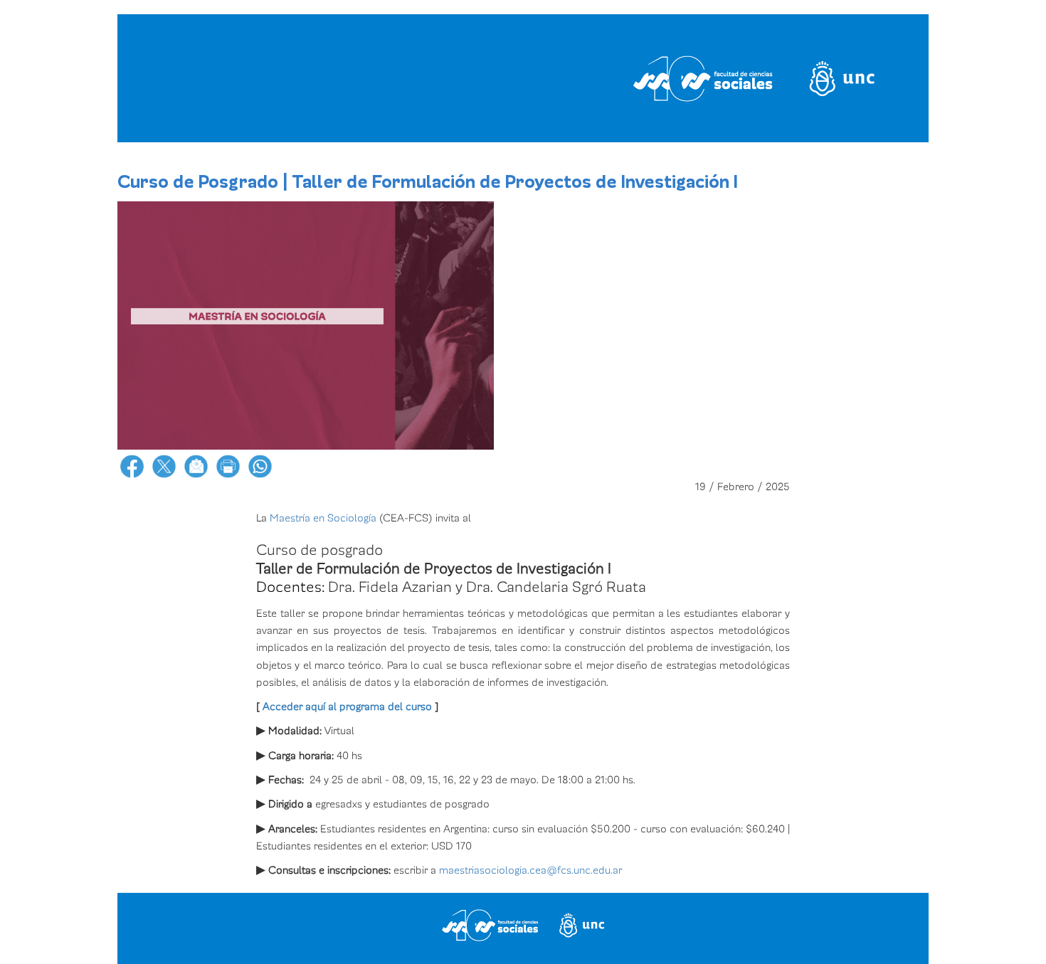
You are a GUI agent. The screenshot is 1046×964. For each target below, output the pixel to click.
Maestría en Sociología (323, 518)
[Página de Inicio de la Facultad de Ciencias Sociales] (298, 78)
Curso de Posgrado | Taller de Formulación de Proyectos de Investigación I (427, 182)
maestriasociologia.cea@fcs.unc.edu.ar (530, 870)
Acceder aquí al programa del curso (347, 706)
